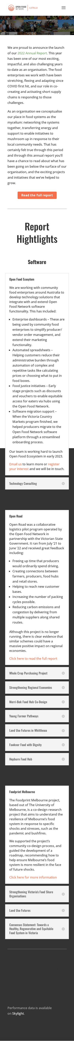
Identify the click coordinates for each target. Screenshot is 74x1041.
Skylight (18, 1013)
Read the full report (37, 195)
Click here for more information (33, 877)
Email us (15, 464)
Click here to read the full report (33, 658)
